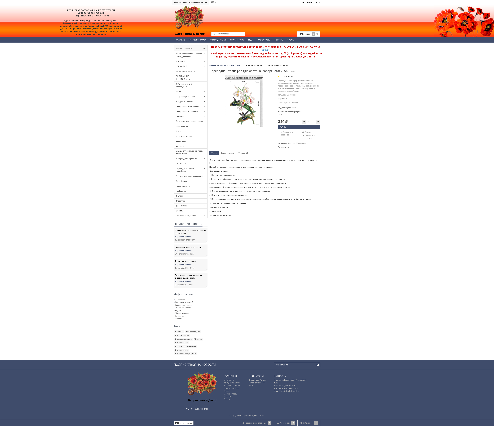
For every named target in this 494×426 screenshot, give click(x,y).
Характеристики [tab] (227, 153)
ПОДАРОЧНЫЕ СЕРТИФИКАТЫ (183, 77)
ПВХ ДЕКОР (181, 163)
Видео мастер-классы (185, 71)
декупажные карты (184, 339)
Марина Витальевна (183, 236)
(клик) (265, 50)
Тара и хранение (183, 186)
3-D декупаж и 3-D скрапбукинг (184, 85)
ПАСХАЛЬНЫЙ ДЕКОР (186, 216)
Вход (318, 2)
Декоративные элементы (187, 111)
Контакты (279, 40)
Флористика (181, 206)
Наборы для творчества (186, 158)
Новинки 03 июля (235, 65)
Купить (283, 127)
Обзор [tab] (214, 153)
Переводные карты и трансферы (185, 169)
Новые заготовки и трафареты (188, 247)
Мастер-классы (264, 40)
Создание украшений (185, 96)
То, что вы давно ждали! (186, 261)
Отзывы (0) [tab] (243, 153)
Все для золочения (184, 101)
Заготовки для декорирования (189, 121)
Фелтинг (179, 196)
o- (281, 114)
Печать (307, 132)
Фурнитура (180, 201)
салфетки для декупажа (186, 354)
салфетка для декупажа (186, 346)
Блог (216, 2)
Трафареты (181, 191)
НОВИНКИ (180, 61)
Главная (212, 65)
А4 (304, 143)
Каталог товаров (184, 48)
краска (199, 339)
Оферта (290, 40)
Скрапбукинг (181, 181)
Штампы (179, 211)
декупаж (185, 335)
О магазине (180, 40)
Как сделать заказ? (197, 40)
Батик (178, 91)
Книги (178, 131)
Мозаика (180, 146)
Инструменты (182, 126)
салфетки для (182, 350)
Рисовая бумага (194, 332)
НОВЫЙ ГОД (181, 66)
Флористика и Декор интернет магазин (191, 2)
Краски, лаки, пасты (184, 136)
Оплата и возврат (237, 40)
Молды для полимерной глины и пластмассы (189, 152)
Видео (251, 40)
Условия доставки (218, 40)
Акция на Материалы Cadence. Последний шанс (189, 55)
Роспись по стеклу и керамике (189, 176)
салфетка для (182, 343)
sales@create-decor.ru (289, 391)
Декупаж (180, 116)
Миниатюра (181, 141)
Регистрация (307, 2)
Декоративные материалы (187, 106)
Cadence (179, 332)
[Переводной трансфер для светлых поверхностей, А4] (244, 101)
